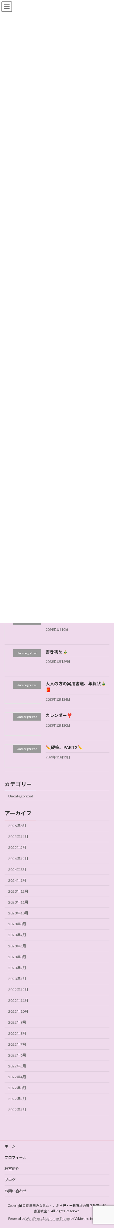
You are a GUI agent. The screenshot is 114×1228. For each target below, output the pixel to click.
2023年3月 (17, 957)
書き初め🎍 (57, 651)
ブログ (10, 1180)
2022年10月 (18, 1011)
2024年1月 (17, 880)
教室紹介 (12, 1168)
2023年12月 (18, 891)
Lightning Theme (57, 1218)
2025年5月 (17, 847)
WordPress (34, 1218)
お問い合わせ (15, 1191)
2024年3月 (17, 869)
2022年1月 (17, 1110)
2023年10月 (18, 913)
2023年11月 (18, 902)
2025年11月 (18, 837)
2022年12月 (18, 989)
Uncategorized (20, 796)
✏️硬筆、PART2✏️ (64, 747)
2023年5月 (17, 946)
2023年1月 (17, 978)
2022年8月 (17, 1033)
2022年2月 (17, 1099)
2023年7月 (17, 935)
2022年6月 (17, 1055)
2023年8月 (17, 924)
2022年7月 (17, 1044)
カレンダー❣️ (59, 715)
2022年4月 (17, 1077)
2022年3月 (17, 1088)
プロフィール (15, 1157)
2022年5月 (17, 1066)
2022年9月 (17, 1022)
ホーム (10, 1146)
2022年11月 (18, 1000)
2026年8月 (17, 826)
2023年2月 (17, 968)
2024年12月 (18, 858)
